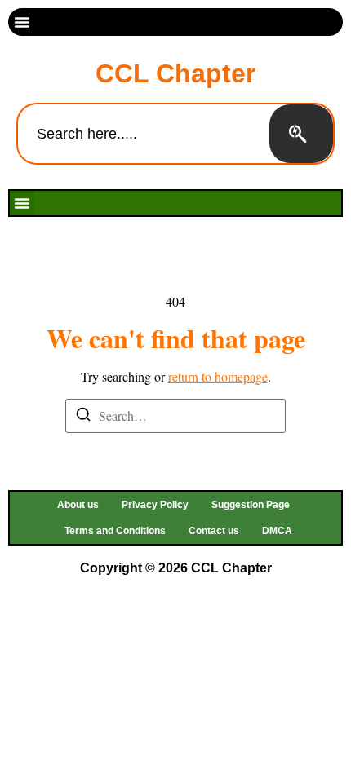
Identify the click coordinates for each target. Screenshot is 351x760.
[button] (22, 22)
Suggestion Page (250, 504)
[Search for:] (175, 416)
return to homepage (218, 376)
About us (78, 504)
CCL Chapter (175, 73)
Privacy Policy (155, 504)
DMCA (277, 531)
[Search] (301, 133)
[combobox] (143, 133)
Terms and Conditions (115, 531)
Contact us (214, 531)
